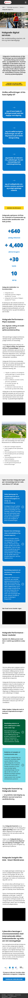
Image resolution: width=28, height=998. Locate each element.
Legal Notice (10, 995)
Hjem (3, 7)
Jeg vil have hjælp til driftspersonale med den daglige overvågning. (14, 113)
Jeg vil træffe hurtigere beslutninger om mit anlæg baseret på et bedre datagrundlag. (14, 135)
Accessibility (5, 996)
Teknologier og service (12, 7)
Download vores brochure (14, 979)
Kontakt (4, 995)
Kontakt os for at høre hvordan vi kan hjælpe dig (14, 84)
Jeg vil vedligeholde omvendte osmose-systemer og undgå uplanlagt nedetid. (14, 187)
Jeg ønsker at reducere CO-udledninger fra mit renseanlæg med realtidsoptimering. (14, 161)
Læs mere (14, 507)
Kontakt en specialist (14, 208)
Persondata (18, 995)
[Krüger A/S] (8, 2)
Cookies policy (12, 996)
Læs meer (14, 732)
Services (22, 7)
